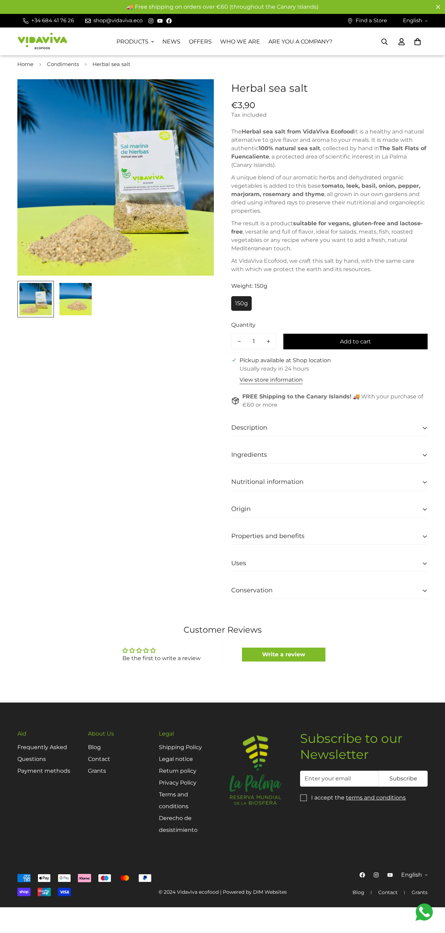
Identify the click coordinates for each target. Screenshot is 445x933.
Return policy (177, 771)
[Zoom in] (199, 94)
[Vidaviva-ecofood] (42, 41)
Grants (97, 771)
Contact (99, 759)
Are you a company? (300, 41)
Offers (200, 41)
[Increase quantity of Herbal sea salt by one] (268, 341)
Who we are (240, 41)
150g (241, 303)
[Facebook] (169, 21)
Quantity (243, 325)
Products (132, 41)
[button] (418, 42)
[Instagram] (151, 21)
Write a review (283, 654)
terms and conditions (376, 797)
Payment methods (43, 771)
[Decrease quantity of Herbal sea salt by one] (239, 341)
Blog (94, 747)
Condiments (63, 64)
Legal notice (176, 759)
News (171, 41)
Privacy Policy (177, 782)
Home (25, 64)
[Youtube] (160, 21)
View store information (271, 379)
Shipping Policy (180, 747)
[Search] (384, 41)
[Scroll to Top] (431, 895)
